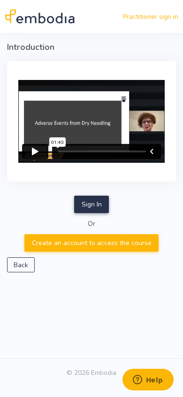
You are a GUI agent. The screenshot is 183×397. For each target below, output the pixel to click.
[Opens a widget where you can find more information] (148, 380)
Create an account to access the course (92, 242)
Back (21, 265)
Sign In (92, 204)
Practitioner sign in (150, 16)
